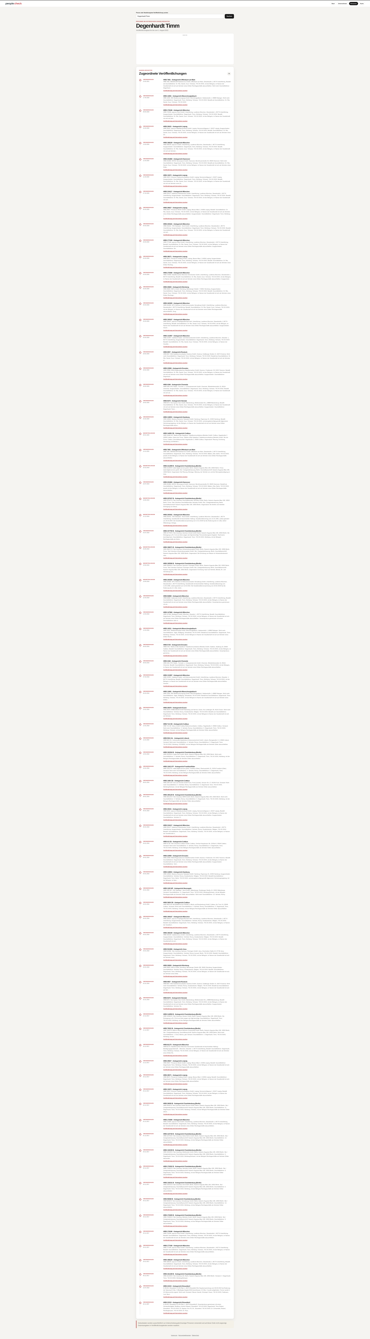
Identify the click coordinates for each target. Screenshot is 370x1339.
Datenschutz (195, 1335)
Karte (362, 3)
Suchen (229, 16)
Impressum (174, 1335)
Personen (353, 3)
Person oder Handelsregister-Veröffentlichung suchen (152, 12)
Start (333, 3)
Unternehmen (342, 3)
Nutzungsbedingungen (184, 1335)
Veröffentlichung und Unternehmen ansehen (175, 90)
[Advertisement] (185, 49)
